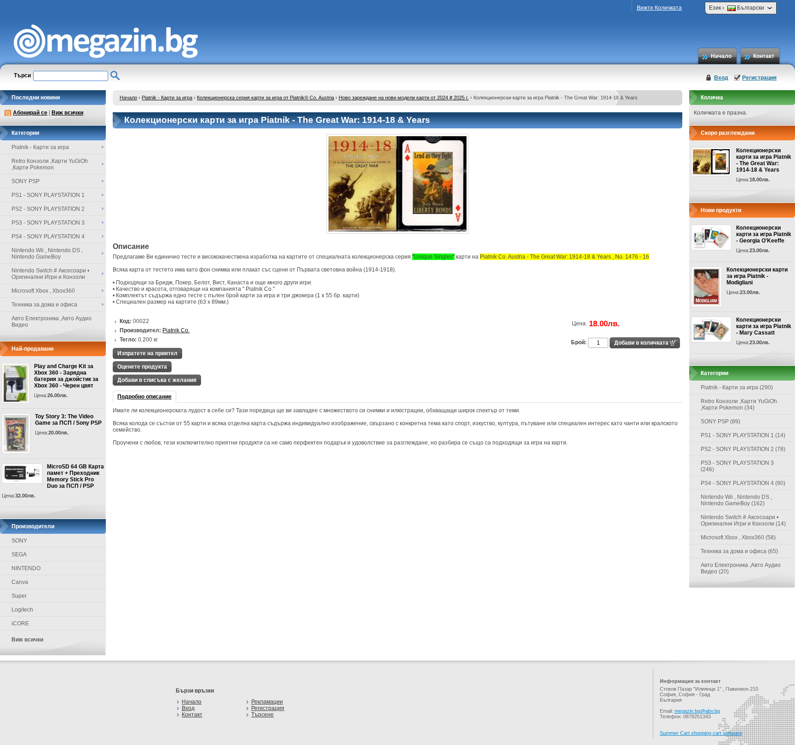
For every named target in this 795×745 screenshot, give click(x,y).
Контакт (763, 56)
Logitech (22, 609)
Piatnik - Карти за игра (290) (737, 387)
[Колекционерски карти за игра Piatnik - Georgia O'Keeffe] (711, 237)
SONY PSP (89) (720, 421)
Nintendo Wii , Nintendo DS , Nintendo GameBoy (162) (736, 500)
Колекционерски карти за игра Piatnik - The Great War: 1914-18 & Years (763, 160)
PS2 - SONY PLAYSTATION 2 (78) (743, 449)
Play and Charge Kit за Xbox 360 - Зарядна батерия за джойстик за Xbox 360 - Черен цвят (66, 376)
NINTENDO (26, 568)
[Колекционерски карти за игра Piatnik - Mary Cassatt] (711, 329)
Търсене (262, 714)
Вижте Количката (659, 8)
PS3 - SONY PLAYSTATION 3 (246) (737, 466)
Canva (20, 582)
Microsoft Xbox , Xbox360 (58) (738, 537)
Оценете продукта (142, 367)
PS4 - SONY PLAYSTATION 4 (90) (743, 483)
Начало (721, 56)
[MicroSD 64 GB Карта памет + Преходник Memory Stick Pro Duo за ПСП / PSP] (22, 473)
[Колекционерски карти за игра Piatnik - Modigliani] (706, 286)
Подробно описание (144, 396)
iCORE (20, 623)
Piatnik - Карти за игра (167, 97)
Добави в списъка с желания (156, 380)
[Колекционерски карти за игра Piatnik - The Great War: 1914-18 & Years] (397, 232)
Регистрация (759, 78)
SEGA (19, 554)
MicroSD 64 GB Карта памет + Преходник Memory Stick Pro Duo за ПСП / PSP (75, 476)
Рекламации (267, 702)
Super (19, 596)
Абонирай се (30, 113)
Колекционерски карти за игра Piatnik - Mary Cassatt (763, 326)
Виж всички (67, 113)
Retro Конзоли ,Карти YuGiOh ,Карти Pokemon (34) (739, 404)
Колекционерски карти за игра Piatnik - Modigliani (757, 276)
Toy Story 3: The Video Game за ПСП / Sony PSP (68, 419)
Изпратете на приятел (147, 353)
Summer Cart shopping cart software (701, 733)
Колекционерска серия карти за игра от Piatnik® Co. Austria (265, 97)
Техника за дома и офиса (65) (739, 551)
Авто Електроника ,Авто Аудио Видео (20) (741, 568)
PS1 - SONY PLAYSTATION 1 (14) (743, 435)
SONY (19, 540)
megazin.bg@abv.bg (697, 711)
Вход (721, 78)
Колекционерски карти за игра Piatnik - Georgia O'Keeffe (763, 234)
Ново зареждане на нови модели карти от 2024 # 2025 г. (404, 97)
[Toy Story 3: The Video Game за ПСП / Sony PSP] (16, 433)
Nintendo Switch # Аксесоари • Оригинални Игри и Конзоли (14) (743, 520)
